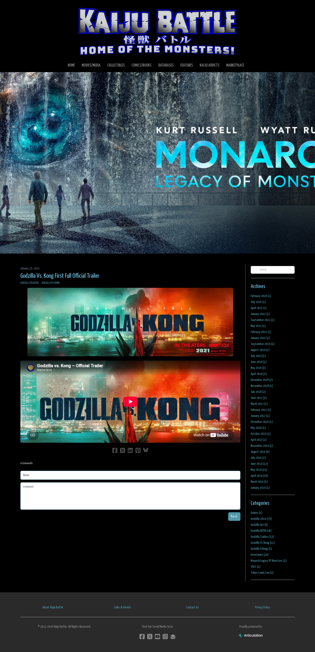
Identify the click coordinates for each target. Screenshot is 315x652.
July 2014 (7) (258, 457)
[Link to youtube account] (157, 636)
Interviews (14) (259, 554)
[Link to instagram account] (165, 636)
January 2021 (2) (260, 338)
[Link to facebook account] (142, 636)
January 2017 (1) (260, 415)
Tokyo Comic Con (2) (262, 572)
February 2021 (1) (261, 332)
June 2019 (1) (259, 362)
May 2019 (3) (258, 368)
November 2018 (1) (262, 386)
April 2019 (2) (259, 374)
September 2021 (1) (262, 320)
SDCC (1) (255, 566)
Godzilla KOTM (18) (261, 530)
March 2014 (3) (259, 481)
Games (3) (256, 512)
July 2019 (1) (258, 356)
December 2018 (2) (262, 380)
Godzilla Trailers (29, 283)
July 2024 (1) (258, 302)
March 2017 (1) (259, 403)
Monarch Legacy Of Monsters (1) (269, 560)
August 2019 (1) (260, 350)
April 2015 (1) (259, 439)
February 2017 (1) (261, 409)
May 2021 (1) (258, 326)
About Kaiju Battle (52, 607)
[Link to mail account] (173, 636)
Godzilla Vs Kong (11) (263, 542)
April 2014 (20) (259, 475)
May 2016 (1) (258, 427)
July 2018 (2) (258, 392)
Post (234, 516)
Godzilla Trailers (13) (262, 536)
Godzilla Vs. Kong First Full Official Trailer (59, 276)
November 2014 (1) (262, 445)
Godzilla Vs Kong (51, 283)
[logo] (158, 31)
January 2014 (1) (260, 487)
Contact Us (192, 607)
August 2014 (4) (260, 451)
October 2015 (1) (261, 433)
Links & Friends (122, 607)
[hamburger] (29, 6)
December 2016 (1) (262, 421)
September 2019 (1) (262, 344)
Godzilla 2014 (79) (261, 518)
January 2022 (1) (260, 314)
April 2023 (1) (259, 308)
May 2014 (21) (259, 469)
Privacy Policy (262, 607)
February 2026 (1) (261, 296)
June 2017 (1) (259, 398)
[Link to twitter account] (149, 636)
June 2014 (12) (259, 463)
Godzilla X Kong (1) (261, 548)
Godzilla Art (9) (259, 524)
